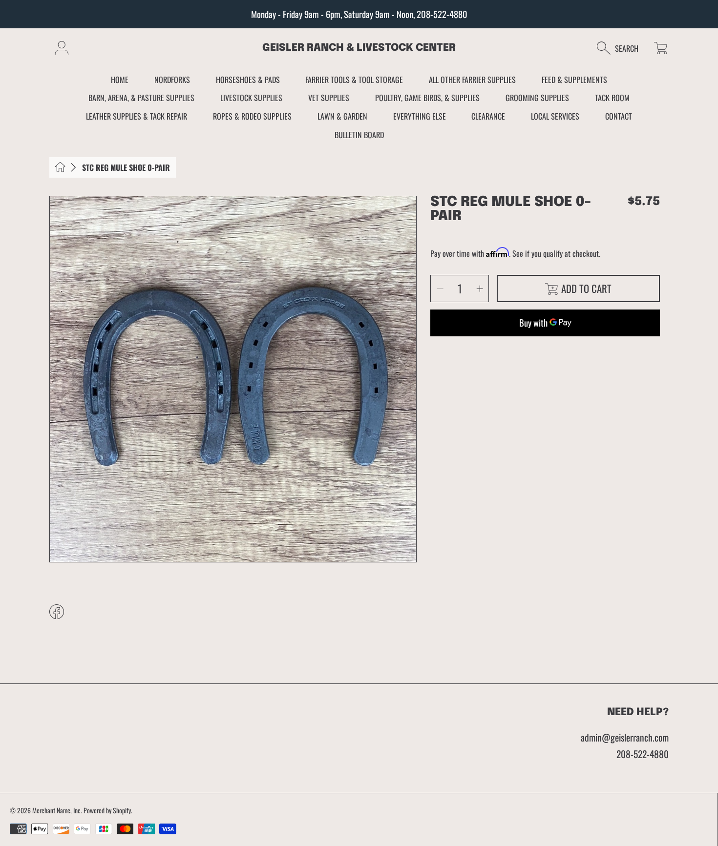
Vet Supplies (328, 97)
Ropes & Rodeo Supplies (252, 116)
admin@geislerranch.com (625, 737)
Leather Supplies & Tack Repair (136, 116)
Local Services (555, 116)
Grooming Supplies (537, 97)
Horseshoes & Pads (248, 79)
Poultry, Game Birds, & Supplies (427, 97)
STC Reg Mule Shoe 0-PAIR (126, 167)
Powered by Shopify (107, 810)
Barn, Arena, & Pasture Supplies (141, 97)
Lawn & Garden (342, 116)
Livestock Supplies (251, 97)
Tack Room (612, 97)
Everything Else (419, 116)
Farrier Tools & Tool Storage (354, 79)
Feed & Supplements (574, 79)
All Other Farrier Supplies (472, 79)
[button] (622, 48)
